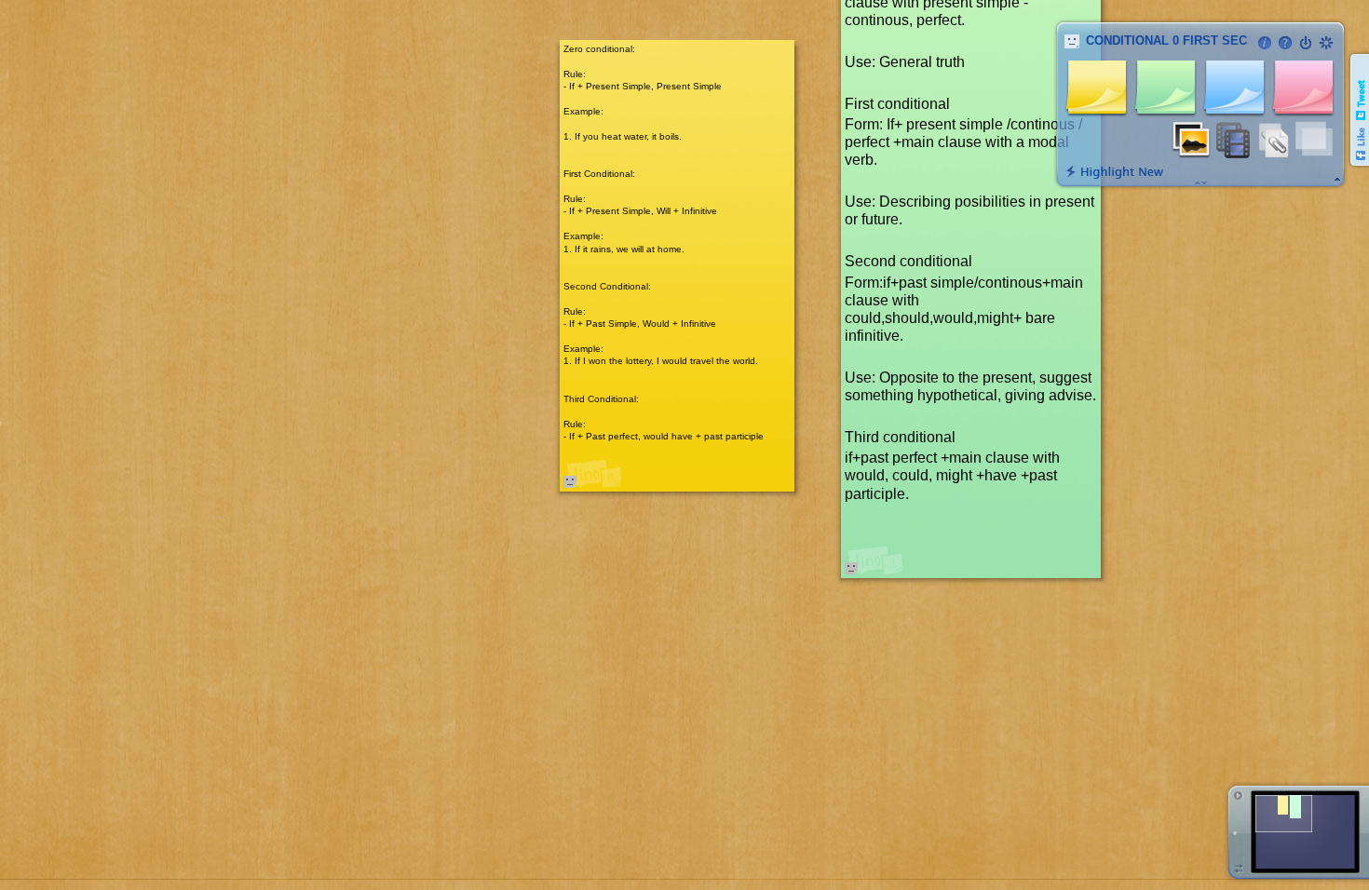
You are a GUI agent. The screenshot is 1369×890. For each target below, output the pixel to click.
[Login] (1305, 43)
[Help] (1285, 43)
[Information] (1264, 43)
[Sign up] (1326, 43)
